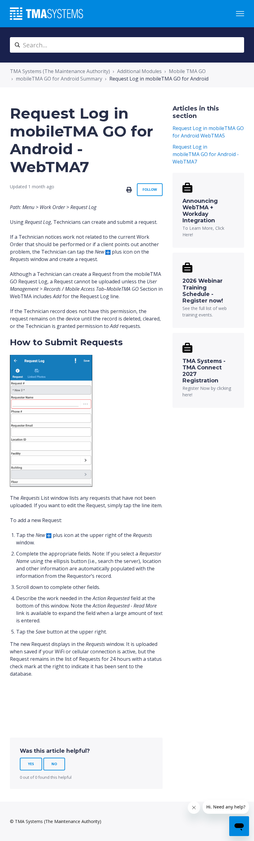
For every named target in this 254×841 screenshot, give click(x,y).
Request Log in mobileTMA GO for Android (158, 78)
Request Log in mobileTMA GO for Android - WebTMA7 (206, 154)
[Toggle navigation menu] (240, 13)
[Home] (46, 13)
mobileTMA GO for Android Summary (59, 78)
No (54, 763)
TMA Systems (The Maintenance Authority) (60, 71)
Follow (149, 189)
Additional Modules (139, 71)
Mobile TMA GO (187, 71)
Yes (31, 763)
